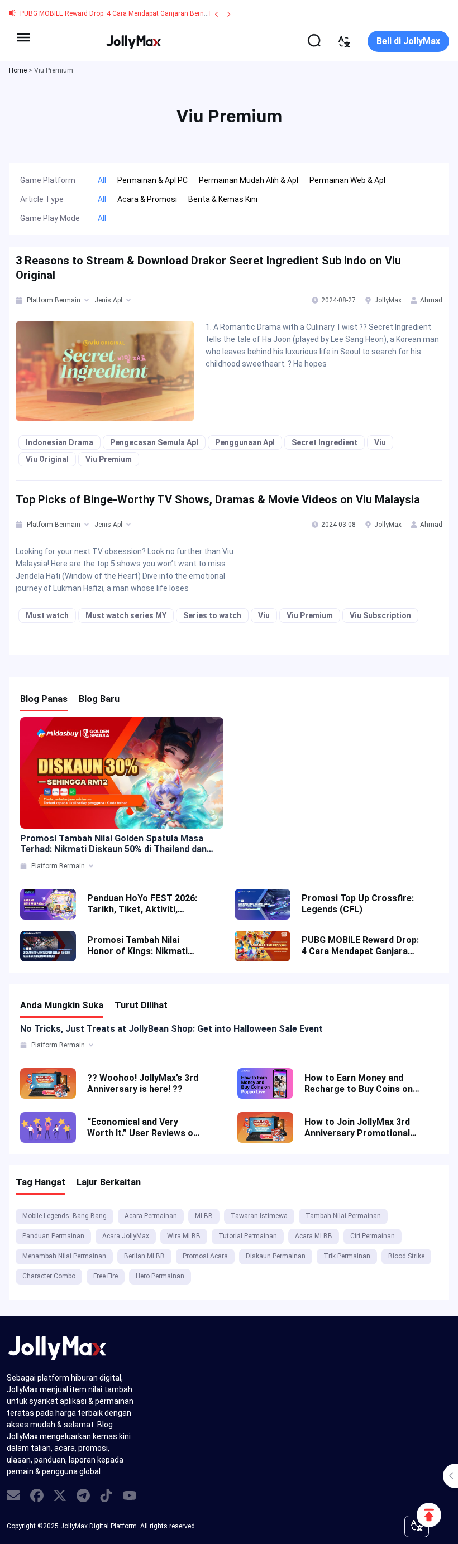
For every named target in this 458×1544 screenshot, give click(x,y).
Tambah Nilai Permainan (343, 1216)
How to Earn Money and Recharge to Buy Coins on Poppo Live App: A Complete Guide (358, 1083)
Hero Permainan (160, 1276)
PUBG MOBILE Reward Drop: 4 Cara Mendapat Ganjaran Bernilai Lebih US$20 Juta (144, 13)
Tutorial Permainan (247, 1236)
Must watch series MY (125, 615)
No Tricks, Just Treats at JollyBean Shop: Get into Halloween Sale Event (171, 1028)
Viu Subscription (380, 615)
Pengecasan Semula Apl (154, 442)
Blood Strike (406, 1256)
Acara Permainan (151, 1216)
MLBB (204, 1216)
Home (18, 70)
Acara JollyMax (125, 1236)
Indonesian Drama (59, 442)
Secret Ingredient (324, 442)
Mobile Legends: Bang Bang (64, 1216)
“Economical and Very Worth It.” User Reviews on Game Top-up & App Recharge (142, 1128)
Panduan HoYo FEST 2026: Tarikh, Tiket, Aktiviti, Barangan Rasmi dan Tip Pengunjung (142, 904)
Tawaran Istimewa (259, 1216)
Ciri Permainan (372, 1236)
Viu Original (47, 459)
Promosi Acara (205, 1256)
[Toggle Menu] (23, 37)
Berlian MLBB (144, 1256)
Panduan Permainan (53, 1236)
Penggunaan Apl (245, 442)
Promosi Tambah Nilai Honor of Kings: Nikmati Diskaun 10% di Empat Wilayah (137, 946)
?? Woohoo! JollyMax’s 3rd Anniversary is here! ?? (142, 1083)
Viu (380, 442)
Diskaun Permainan (276, 1256)
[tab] (20, 300)
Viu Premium (108, 459)
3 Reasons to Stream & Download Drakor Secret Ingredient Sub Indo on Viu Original (208, 268)
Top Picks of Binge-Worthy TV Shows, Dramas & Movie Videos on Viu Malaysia (218, 499)
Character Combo (48, 1276)
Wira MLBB (184, 1236)
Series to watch (212, 615)
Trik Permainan (346, 1256)
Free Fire (105, 1276)
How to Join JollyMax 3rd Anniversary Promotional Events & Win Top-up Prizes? (357, 1128)
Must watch (47, 615)
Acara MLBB (313, 1236)
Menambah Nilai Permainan (64, 1256)
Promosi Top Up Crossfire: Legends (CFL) (358, 904)
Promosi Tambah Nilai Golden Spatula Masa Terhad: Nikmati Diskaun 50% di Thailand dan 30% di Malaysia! (113, 843)
